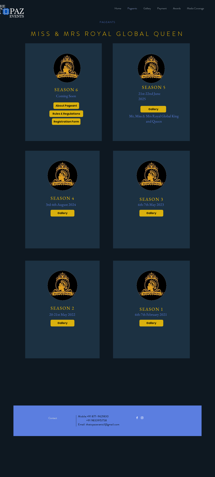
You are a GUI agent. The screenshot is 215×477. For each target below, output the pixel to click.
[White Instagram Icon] (142, 417)
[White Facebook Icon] (137, 417)
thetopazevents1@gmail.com (102, 424)
